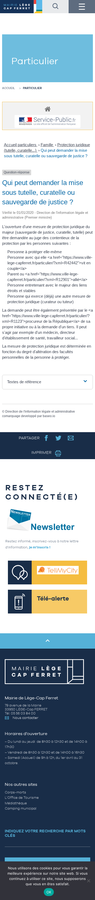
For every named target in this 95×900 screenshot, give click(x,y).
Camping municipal (20, 808)
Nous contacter (25, 718)
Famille (47, 144)
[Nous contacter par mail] (71, 438)
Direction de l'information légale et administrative (40, 411)
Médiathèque (16, 803)
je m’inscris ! (39, 547)
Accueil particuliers (20, 144)
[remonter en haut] (47, 641)
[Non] (88, 880)
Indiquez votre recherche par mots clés (45, 833)
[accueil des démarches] (47, 109)
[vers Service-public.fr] (47, 121)
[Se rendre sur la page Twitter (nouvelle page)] (58, 438)
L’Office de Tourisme (22, 798)
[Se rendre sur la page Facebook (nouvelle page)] (46, 438)
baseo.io (49, 416)
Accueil (8, 88)
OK (48, 892)
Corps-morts (15, 792)
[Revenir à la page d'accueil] (21, 6)
